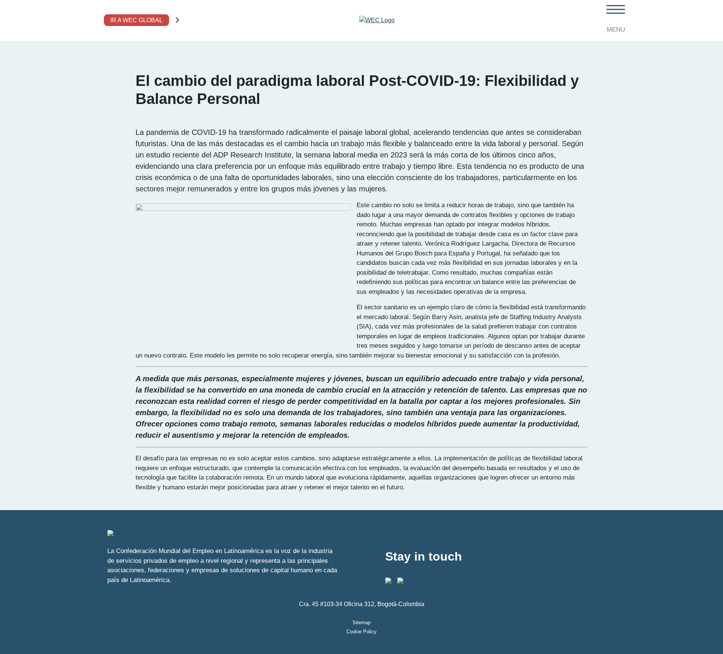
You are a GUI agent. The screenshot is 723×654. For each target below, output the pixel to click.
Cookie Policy (361, 631)
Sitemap (361, 622)
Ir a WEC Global (136, 20)
